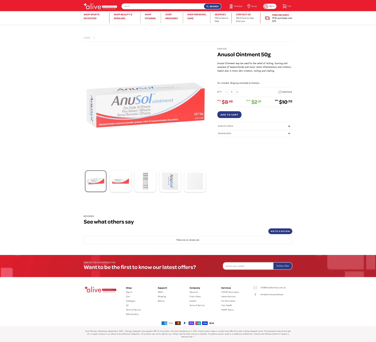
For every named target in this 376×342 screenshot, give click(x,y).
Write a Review (280, 231)
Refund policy (132, 314)
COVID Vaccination (230, 292)
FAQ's (160, 292)
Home (87, 37)
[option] (146, 105)
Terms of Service (133, 309)
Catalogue (130, 300)
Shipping (234, 82)
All (127, 305)
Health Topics (227, 309)
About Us (194, 292)
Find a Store (195, 296)
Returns (161, 300)
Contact (193, 300)
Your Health (226, 305)
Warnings (225, 133)
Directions (225, 126)
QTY (219, 92)
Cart (128, 296)
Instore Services (228, 296)
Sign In (129, 292)
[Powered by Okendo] (97, 232)
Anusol (222, 48)
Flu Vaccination (228, 300)
